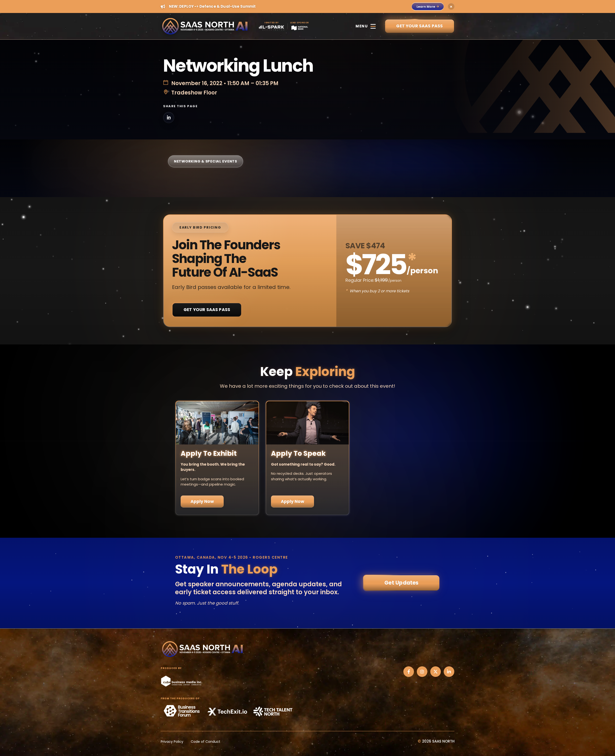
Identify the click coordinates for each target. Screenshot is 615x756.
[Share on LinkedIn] (168, 117)
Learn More (426, 6)
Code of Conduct (205, 741)
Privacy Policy (172, 741)
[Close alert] (451, 6)
